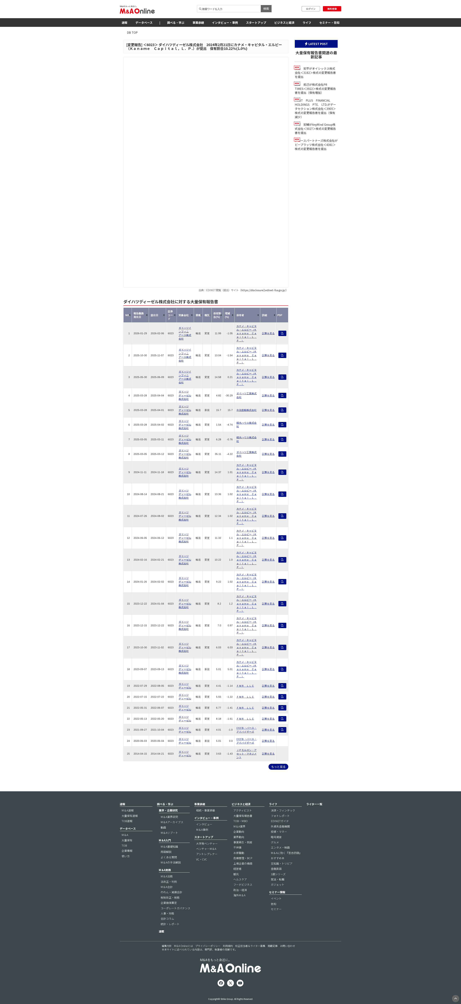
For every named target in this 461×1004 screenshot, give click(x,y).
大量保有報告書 (242, 816)
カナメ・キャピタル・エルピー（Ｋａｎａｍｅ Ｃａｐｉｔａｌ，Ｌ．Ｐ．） (246, 333)
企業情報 (127, 851)
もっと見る (278, 766)
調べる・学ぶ (175, 22)
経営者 (237, 869)
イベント (276, 898)
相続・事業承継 (205, 810)
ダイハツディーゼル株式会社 (185, 395)
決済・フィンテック (283, 810)
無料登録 (332, 8)
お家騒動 (238, 853)
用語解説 (166, 852)
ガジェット (277, 884)
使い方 (126, 856)
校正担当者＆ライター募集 (250, 946)
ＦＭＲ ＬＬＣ (245, 685)
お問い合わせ (287, 946)
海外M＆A (239, 895)
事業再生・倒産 (242, 842)
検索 (266, 8)
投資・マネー (279, 831)
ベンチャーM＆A (206, 849)
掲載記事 (273, 946)
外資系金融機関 (280, 826)
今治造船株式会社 (246, 410)
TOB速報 (127, 821)
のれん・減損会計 (171, 892)
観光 (236, 874)
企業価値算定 (169, 903)
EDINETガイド (280, 821)
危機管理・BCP (242, 858)
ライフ (307, 22)
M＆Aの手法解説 (171, 862)
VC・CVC (201, 859)
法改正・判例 (169, 882)
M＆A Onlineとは (183, 946)
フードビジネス (242, 884)
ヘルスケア (240, 879)
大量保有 (127, 840)
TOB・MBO (240, 821)
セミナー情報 (277, 892)
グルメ (275, 842)
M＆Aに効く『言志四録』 (286, 853)
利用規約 (228, 946)
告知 (273, 904)
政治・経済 (240, 890)
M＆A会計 (167, 887)
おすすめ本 (277, 858)
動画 (163, 827)
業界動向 (238, 837)
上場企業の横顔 (242, 863)
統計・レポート (170, 924)
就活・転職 (277, 879)
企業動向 (238, 831)
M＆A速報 (128, 810)
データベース (144, 22)
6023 (151, 44)
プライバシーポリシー (207, 946)
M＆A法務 (167, 876)
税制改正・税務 (170, 897)
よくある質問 (169, 857)
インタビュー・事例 (225, 22)
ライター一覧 (314, 804)
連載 (161, 931)
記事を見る (268, 333)
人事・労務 (167, 913)
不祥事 (237, 847)
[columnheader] (128, 315)
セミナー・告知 (329, 22)
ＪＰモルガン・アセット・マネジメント (246, 754)
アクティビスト (242, 810)
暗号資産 (276, 837)
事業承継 (198, 22)
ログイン (310, 8)
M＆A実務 (165, 870)
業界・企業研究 (168, 810)
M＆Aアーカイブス (172, 822)
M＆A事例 (202, 829)
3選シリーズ (278, 874)
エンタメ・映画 (280, 847)
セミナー (276, 909)
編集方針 (167, 946)
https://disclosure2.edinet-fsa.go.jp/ (263, 290)
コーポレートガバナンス (175, 908)
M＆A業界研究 (169, 817)
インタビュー (204, 824)
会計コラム (167, 918)
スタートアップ (256, 22)
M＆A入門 (165, 840)
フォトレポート (280, 816)
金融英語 (276, 869)
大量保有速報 (130, 816)
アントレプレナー (207, 854)
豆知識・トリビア (281, 863)
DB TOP (132, 32)
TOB (124, 845)
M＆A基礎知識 (169, 846)
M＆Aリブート (169, 833)
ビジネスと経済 (284, 22)
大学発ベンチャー (207, 843)
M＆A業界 (239, 826)
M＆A (125, 835)
